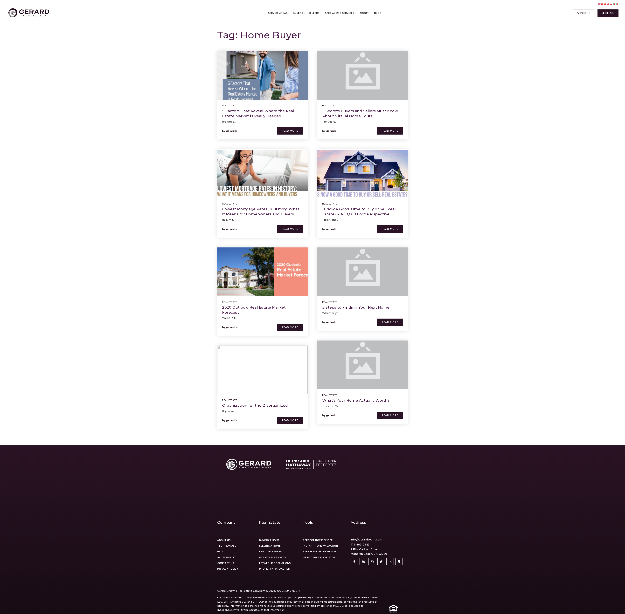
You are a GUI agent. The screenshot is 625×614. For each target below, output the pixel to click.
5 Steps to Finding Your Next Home (356, 307)
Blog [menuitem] (377, 13)
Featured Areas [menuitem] (270, 551)
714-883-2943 (360, 544)
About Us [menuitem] (223, 540)
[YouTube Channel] (363, 561)
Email (609, 13)
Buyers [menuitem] (298, 13)
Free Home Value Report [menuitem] (320, 551)
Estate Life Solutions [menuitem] (275, 563)
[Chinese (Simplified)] (605, 3)
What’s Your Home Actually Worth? (356, 400)
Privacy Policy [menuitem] (227, 568)
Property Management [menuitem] (275, 568)
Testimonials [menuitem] (226, 545)
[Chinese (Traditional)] (608, 3)
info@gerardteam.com (366, 539)
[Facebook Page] (354, 561)
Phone (584, 13)
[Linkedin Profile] (390, 561)
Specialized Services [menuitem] (340, 13)
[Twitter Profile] (381, 561)
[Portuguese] (614, 3)
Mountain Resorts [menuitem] (272, 557)
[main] (312, 222)
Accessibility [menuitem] (226, 557)
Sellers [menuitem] (314, 13)
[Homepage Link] (28, 12)
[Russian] (611, 3)
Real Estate (229, 105)
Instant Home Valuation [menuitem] (320, 545)
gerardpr (231, 131)
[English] (599, 3)
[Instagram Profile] (372, 561)
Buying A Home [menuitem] (269, 540)
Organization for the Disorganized (255, 405)
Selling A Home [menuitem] (270, 545)
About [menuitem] (364, 13)
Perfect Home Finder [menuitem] (318, 540)
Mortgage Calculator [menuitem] (319, 557)
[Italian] (617, 3)
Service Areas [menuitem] (278, 13)
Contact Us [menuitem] (225, 563)
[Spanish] (602, 3)
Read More (289, 130)
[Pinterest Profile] (399, 561)
